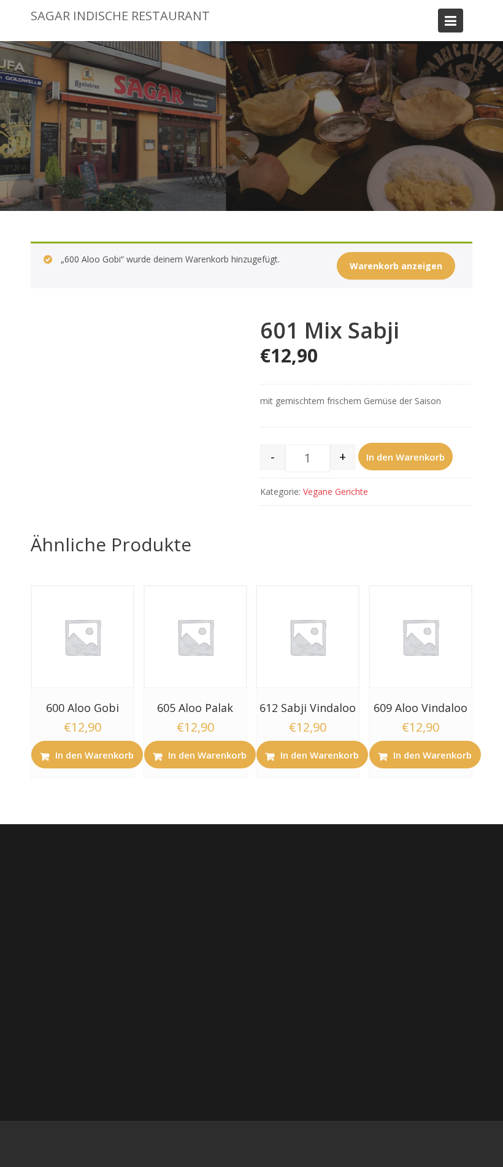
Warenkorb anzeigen (396, 266)
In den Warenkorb (405, 457)
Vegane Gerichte (335, 491)
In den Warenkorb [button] (94, 755)
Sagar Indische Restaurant (120, 15)
